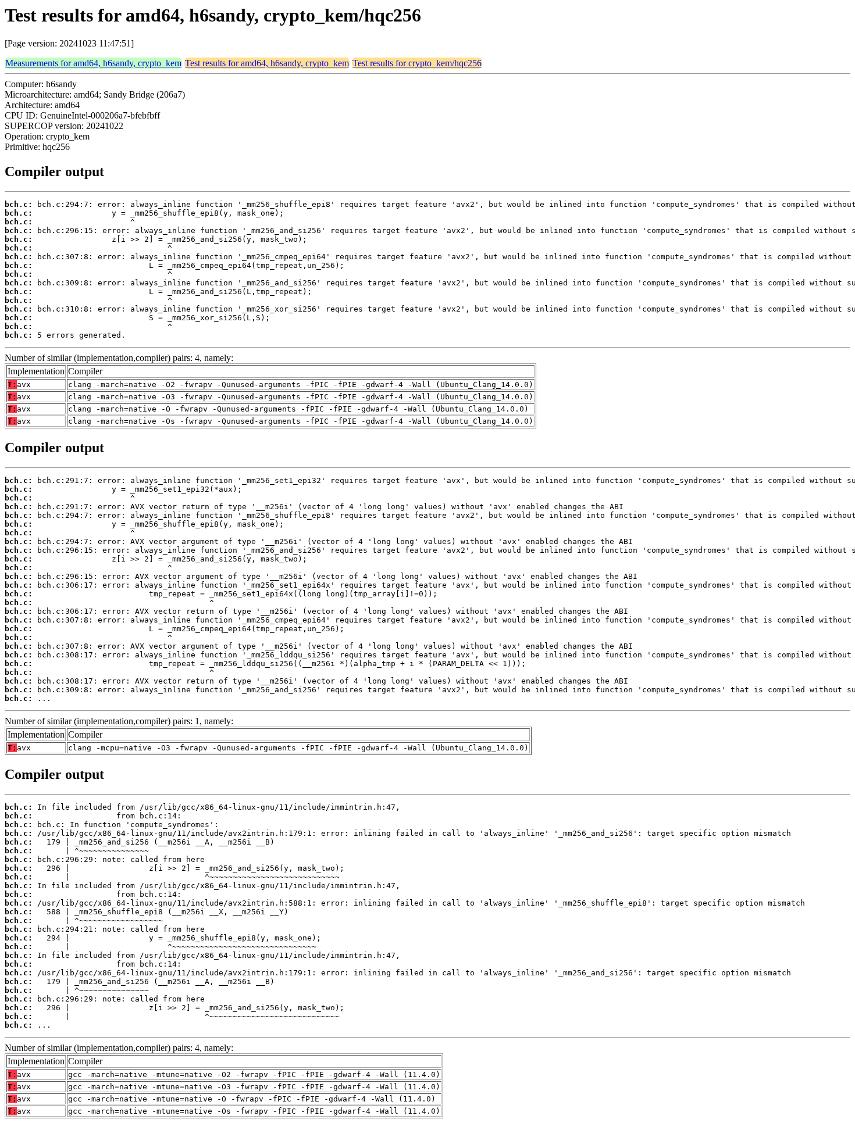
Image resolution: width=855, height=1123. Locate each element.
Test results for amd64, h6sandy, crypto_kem (267, 63)
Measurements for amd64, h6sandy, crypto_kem (93, 63)
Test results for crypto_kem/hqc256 (417, 63)
